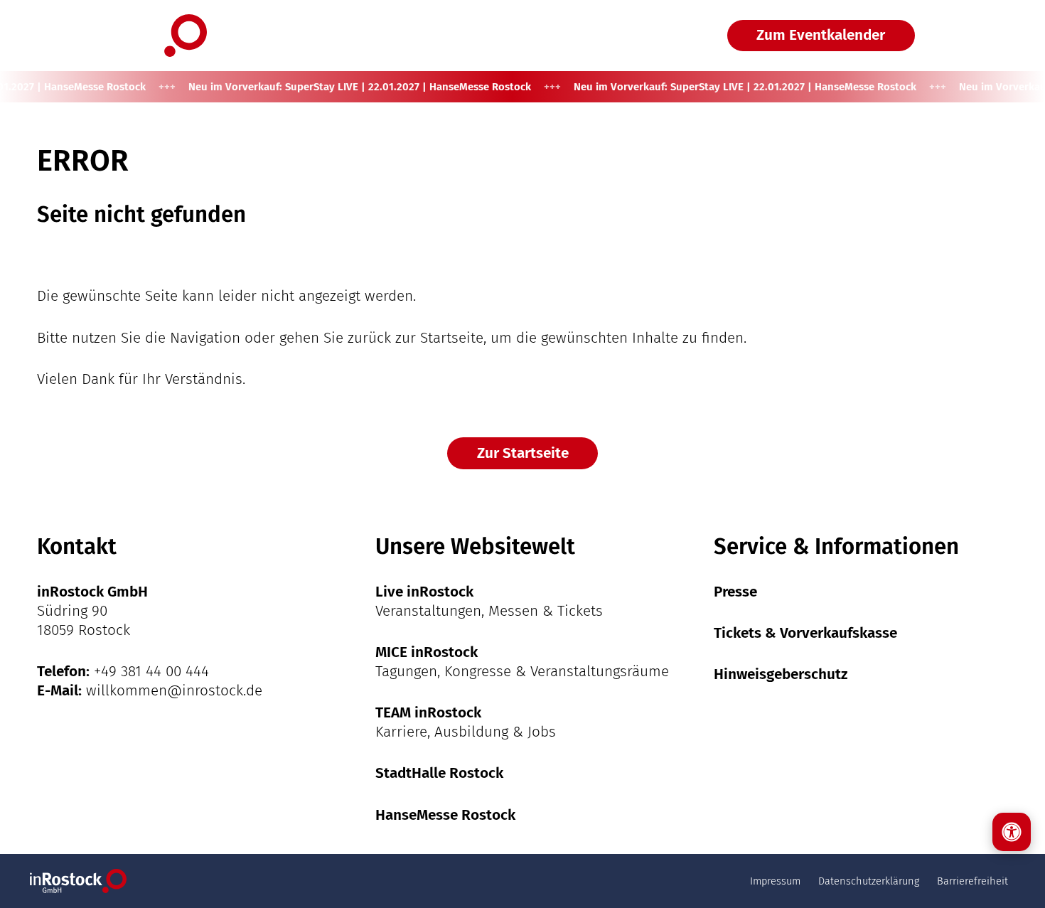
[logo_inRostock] (122, 35)
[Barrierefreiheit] (1011, 832)
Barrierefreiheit (972, 881)
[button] (978, 35)
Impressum (775, 881)
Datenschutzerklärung (868, 881)
